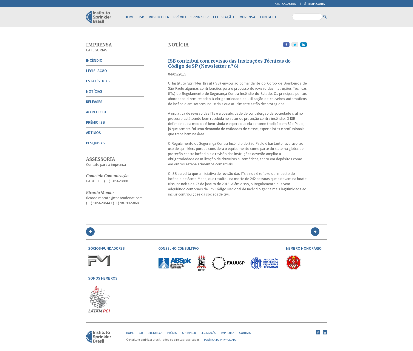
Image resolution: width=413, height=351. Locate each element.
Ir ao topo (315, 231)
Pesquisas (95, 142)
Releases (94, 101)
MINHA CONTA (316, 4)
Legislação (223, 16)
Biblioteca (159, 16)
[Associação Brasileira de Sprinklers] (174, 268)
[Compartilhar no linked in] (303, 44)
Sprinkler (199, 16)
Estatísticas (98, 81)
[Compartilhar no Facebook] (286, 44)
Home (129, 16)
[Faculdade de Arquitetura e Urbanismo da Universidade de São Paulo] (228, 269)
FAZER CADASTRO (285, 4)
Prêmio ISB (95, 122)
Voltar (90, 231)
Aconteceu (96, 111)
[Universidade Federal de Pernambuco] (201, 270)
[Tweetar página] (295, 44)
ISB (141, 16)
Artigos (93, 132)
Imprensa (247, 16)
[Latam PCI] (99, 312)
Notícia (178, 45)
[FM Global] (99, 265)
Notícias (94, 91)
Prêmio (179, 16)
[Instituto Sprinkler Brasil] (98, 341)
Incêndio (94, 60)
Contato (268, 16)
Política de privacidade (220, 340)
